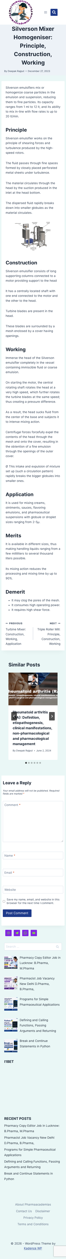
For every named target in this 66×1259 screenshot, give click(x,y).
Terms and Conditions (33, 1224)
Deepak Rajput (16, 71)
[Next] (52, 716)
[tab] (26, 763)
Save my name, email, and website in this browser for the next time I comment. (33, 901)
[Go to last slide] (14, 716)
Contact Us (24, 1211)
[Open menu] (45, 12)
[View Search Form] (54, 12)
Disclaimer (42, 1211)
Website (10, 889)
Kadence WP (33, 1248)
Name (9, 855)
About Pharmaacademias (33, 1204)
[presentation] (33, 689)
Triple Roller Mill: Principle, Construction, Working (48, 634)
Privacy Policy (33, 1217)
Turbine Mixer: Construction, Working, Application (16, 634)
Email (9, 872)
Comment (12, 805)
